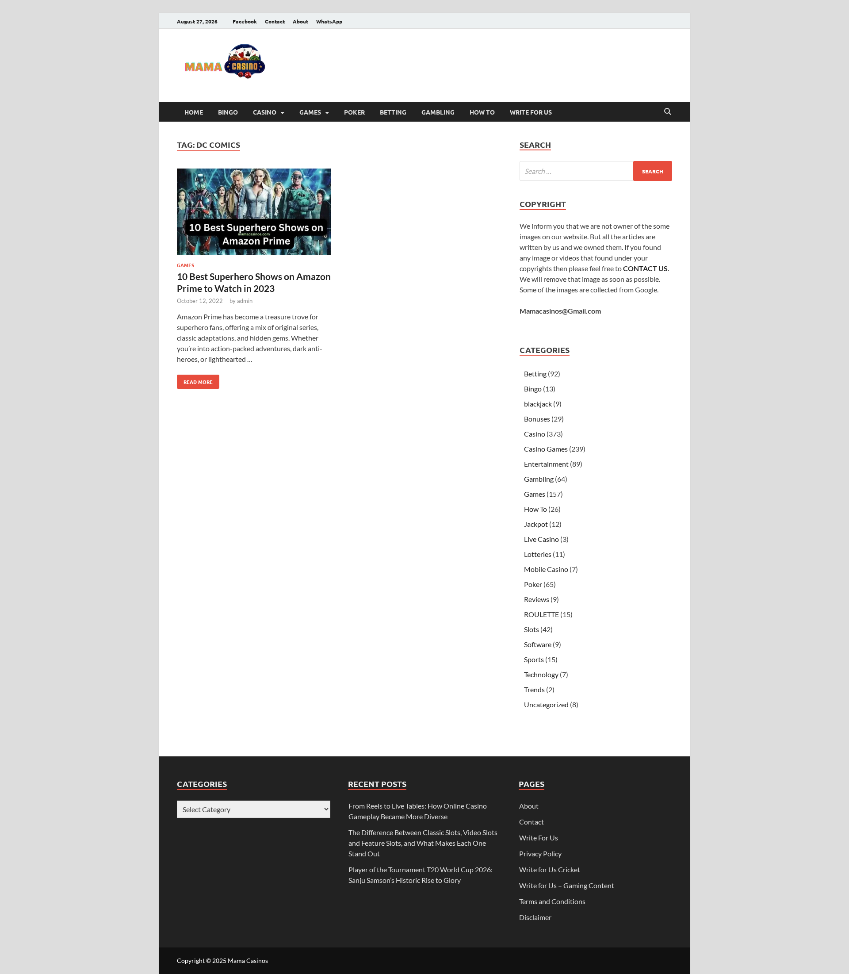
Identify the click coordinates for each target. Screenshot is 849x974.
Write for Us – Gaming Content (566, 885)
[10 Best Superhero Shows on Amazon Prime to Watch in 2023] (254, 213)
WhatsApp (329, 21)
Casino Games (546, 449)
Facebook (245, 21)
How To (482, 112)
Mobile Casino (546, 569)
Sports (534, 659)
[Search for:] (596, 171)
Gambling (438, 112)
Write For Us (531, 112)
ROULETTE (541, 614)
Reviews (536, 599)
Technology (541, 674)
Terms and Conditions (552, 901)
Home (193, 112)
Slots (531, 629)
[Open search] (667, 112)
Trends (534, 689)
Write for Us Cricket (549, 869)
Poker (354, 112)
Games (310, 112)
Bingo (228, 112)
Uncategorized (546, 704)
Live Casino (541, 539)
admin (244, 300)
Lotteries (537, 554)
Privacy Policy (540, 853)
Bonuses (537, 418)
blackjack (538, 403)
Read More (195, 380)
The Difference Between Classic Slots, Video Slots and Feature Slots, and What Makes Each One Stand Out (422, 843)
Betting (393, 112)
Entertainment (546, 464)
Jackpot (536, 524)
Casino (264, 112)
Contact (275, 21)
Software (537, 644)
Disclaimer (535, 917)
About (300, 21)
